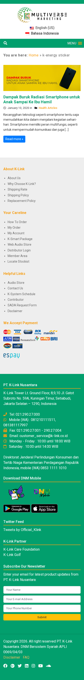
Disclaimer (15, 311)
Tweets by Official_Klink (22, 530)
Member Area (17, 256)
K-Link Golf (12, 555)
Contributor (16, 299)
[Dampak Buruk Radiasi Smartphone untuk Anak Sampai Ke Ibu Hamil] (42, 77)
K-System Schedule (21, 294)
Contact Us (15, 288)
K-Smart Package (20, 239)
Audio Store (16, 282)
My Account (16, 233)
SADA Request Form (22, 305)
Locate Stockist (18, 261)
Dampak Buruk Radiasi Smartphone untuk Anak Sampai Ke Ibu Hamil (41, 99)
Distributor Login (19, 250)
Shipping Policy (18, 195)
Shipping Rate (17, 189)
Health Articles (48, 108)
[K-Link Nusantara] (42, 12)
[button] (71, 43)
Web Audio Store (19, 244)
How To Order (17, 222)
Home (34, 55)
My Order (14, 227)
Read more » (14, 139)
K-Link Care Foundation (21, 549)
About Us (14, 178)
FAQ (26, 657)
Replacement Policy (22, 201)
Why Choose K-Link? (22, 184)
